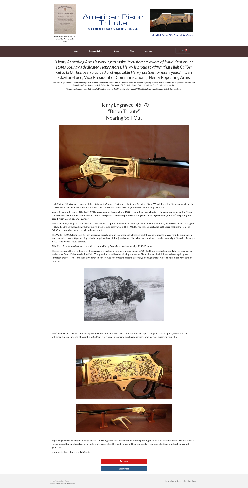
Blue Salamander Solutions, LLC (67, 484)
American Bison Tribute (113, 19)
